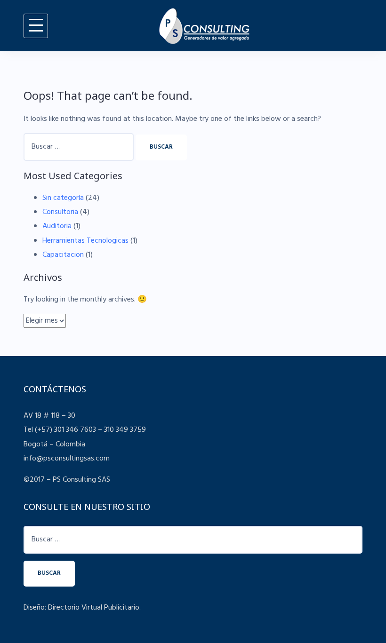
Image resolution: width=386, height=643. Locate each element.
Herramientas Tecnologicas (85, 241)
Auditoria (57, 226)
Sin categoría (63, 198)
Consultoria (60, 212)
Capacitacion (63, 255)
